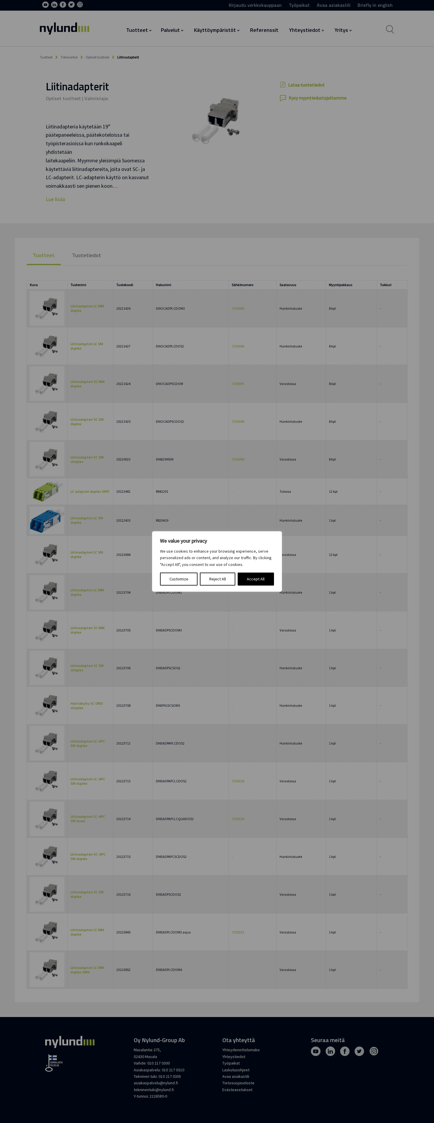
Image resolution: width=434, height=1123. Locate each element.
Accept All (256, 579)
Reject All (217, 579)
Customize (178, 579)
